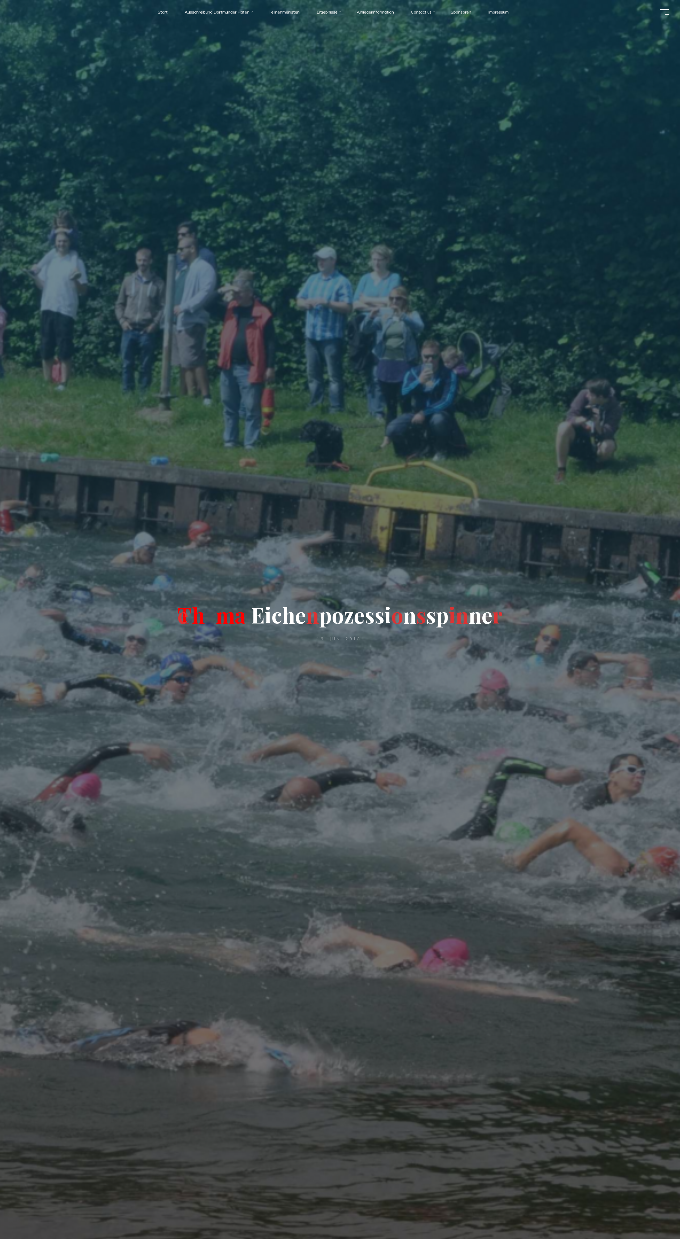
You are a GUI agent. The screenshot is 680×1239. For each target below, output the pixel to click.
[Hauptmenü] (664, 12)
